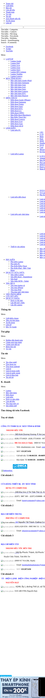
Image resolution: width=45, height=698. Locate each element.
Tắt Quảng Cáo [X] (5, 676)
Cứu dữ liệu (10, 10)
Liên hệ (9, 23)
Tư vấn (8, 14)
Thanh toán (10, 12)
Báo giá (9, 8)
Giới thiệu (9, 6)
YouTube (9, 51)
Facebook (9, 47)
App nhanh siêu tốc (13, 19)
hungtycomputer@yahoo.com (33, 500)
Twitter (8, 49)
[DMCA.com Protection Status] (19, 471)
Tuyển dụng (10, 21)
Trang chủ (9, 4)
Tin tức (8, 16)
